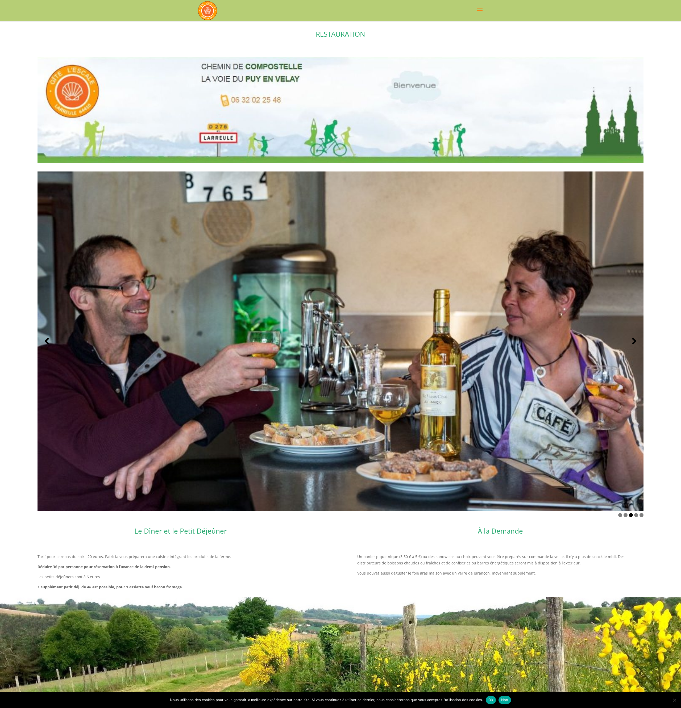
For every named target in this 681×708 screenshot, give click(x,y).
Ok (490, 700)
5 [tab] (641, 515)
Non (504, 700)
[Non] (674, 700)
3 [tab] (631, 515)
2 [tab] (626, 515)
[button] (47, 341)
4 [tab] (636, 515)
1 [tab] (620, 515)
